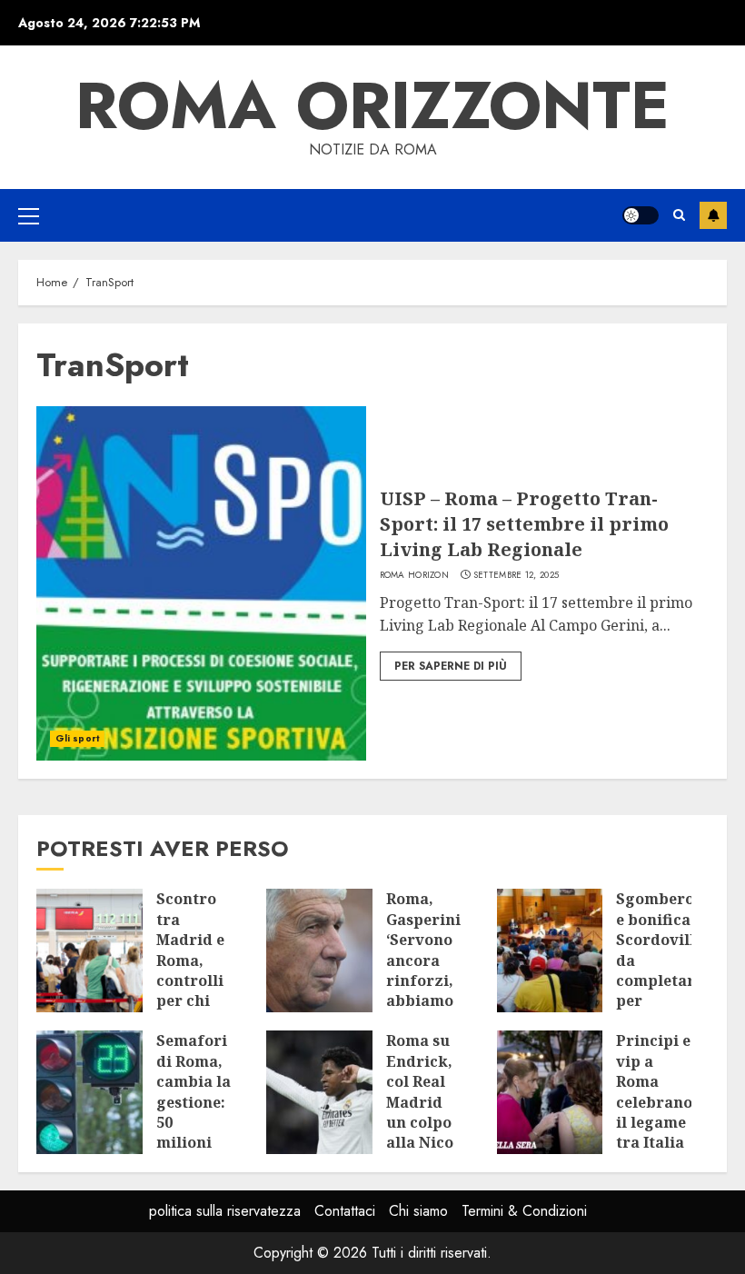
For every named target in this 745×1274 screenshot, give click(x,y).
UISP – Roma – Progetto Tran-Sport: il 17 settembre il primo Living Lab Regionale (524, 524)
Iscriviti (713, 215)
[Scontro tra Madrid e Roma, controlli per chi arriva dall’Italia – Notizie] (89, 950)
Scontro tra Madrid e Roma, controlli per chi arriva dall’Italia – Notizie (193, 980)
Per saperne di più (450, 666)
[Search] (679, 215)
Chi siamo (418, 1210)
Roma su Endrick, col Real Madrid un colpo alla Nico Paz (419, 1101)
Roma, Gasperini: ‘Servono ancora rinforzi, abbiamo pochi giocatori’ (425, 970)
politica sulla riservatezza (225, 1210)
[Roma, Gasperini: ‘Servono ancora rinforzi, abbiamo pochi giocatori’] (319, 950)
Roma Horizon (415, 575)
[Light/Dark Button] (640, 215)
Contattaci (344, 1210)
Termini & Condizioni (524, 1210)
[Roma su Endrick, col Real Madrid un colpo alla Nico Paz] (319, 1092)
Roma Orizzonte (372, 105)
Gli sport (77, 738)
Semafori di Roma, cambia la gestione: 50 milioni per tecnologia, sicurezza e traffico (199, 1132)
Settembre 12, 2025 (516, 575)
